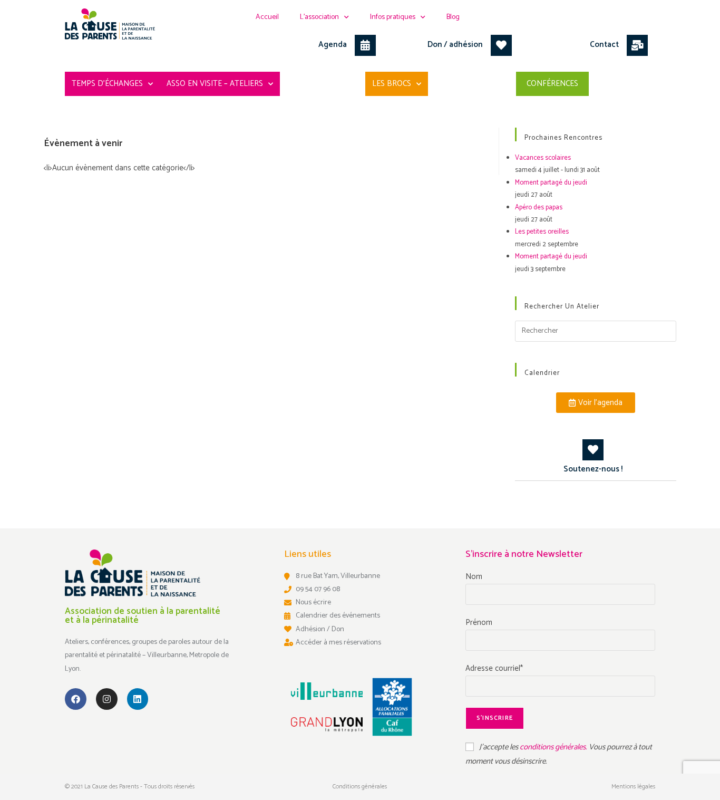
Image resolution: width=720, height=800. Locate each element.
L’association (319, 17)
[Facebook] (75, 699)
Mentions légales (633, 787)
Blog (453, 17)
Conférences (552, 83)
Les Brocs (391, 83)
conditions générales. (554, 747)
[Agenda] (365, 45)
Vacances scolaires (543, 157)
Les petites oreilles (542, 231)
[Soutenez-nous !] (593, 449)
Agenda (332, 44)
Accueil (267, 17)
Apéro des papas (538, 207)
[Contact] (637, 45)
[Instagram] (107, 699)
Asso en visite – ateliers (215, 83)
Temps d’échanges (107, 83)
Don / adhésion (455, 44)
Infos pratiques (392, 17)
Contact (604, 44)
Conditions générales (360, 787)
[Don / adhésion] (501, 45)
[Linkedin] (138, 699)
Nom (473, 576)
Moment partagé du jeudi (551, 182)
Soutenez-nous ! (592, 469)
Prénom (478, 622)
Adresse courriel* (494, 668)
